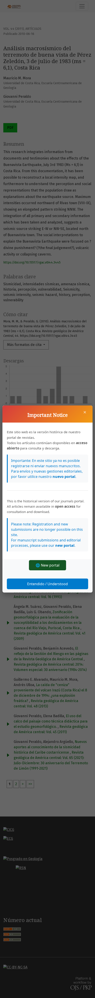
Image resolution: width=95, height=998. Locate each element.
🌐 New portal (47, 565)
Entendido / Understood (47, 583)
